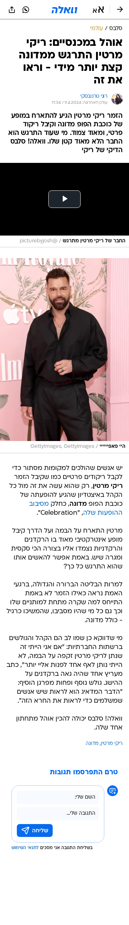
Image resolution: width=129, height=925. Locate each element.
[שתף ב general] (12, 10)
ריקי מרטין (112, 743)
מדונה (92, 743)
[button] (98, 9)
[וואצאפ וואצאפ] (25, 9)
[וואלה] (64, 9)
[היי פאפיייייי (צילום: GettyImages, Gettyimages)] (64, 355)
